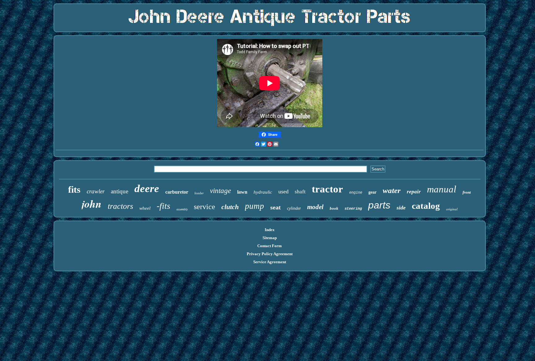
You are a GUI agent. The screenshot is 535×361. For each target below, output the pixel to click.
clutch (230, 207)
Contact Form (269, 245)
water (392, 190)
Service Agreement (269, 262)
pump (254, 206)
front (467, 192)
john (92, 203)
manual (441, 189)
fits (74, 189)
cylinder (294, 208)
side (401, 207)
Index (270, 229)
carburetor (176, 192)
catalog (426, 206)
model (315, 207)
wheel (144, 208)
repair (414, 192)
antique (119, 191)
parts (379, 205)
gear (372, 192)
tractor (327, 189)
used (283, 191)
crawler (96, 191)
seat (275, 207)
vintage (220, 191)
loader (199, 193)
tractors (120, 206)
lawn (242, 192)
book (334, 208)
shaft (300, 192)
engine (355, 193)
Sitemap (270, 237)
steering (353, 209)
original (452, 209)
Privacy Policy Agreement (270, 253)
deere (146, 189)
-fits (163, 206)
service (204, 207)
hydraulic (263, 192)
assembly (182, 209)
